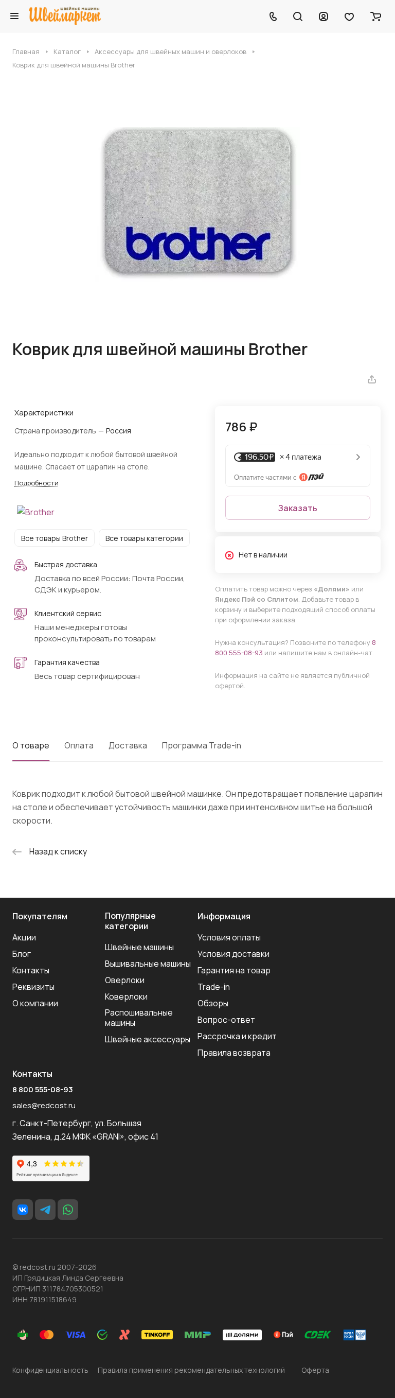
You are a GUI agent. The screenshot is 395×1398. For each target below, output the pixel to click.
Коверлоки (126, 996)
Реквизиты (33, 986)
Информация (224, 916)
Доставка (128, 745)
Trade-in (214, 986)
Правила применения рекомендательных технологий (191, 1370)
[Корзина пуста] (375, 16)
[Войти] (323, 16)
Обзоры (213, 1003)
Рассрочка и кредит (237, 1036)
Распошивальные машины (139, 1017)
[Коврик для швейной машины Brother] (197, 204)
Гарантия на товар (234, 970)
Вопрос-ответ (226, 1019)
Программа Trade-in (201, 745)
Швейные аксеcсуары (147, 1039)
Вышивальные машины (148, 963)
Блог (21, 953)
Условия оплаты (229, 937)
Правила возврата (234, 1052)
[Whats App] (68, 1209)
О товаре (30, 745)
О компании (35, 1003)
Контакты (30, 970)
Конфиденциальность (50, 1370)
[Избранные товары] (349, 16)
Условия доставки (234, 953)
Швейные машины (139, 947)
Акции (24, 937)
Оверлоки (125, 980)
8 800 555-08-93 (42, 1089)
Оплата (79, 745)
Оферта (315, 1370)
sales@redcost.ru (44, 1105)
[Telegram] (45, 1209)
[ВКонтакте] (22, 1209)
